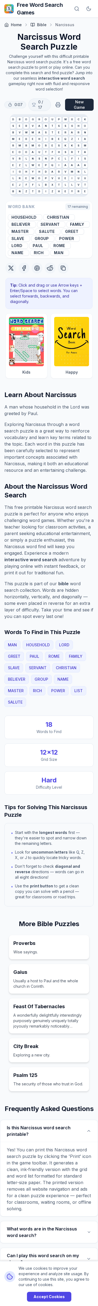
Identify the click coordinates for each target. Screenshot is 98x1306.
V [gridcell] (33, 125)
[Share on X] (10, 268)
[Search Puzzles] (77, 9)
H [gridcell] (78, 125)
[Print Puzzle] (58, 104)
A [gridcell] (39, 125)
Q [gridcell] (65, 138)
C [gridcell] (78, 119)
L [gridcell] (26, 158)
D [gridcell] (13, 119)
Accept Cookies (49, 1296)
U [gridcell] (52, 119)
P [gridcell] (59, 119)
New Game (79, 105)
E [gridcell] (19, 125)
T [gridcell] (52, 125)
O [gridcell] (26, 119)
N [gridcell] (46, 125)
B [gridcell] (20, 119)
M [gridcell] (33, 132)
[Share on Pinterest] (37, 268)
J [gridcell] (19, 184)
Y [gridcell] (33, 171)
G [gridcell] (33, 119)
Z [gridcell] (72, 138)
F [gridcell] (52, 152)
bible (42, 24)
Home (16, 24)
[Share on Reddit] (50, 268)
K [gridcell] (85, 119)
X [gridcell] (72, 119)
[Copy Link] (63, 268)
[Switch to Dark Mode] (89, 9)
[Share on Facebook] (24, 268)
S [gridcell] (13, 125)
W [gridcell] (65, 119)
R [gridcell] (39, 119)
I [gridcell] (45, 138)
